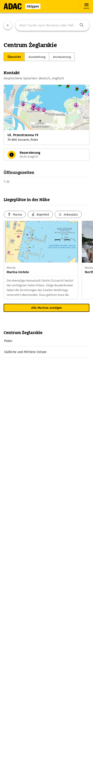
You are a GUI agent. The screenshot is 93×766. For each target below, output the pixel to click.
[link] (46, 340)
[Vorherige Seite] (8, 25)
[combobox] (52, 25)
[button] (82, 25)
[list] (46, 346)
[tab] (14, 56)
